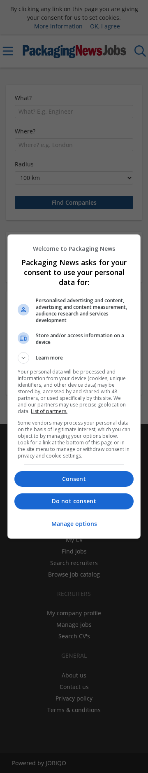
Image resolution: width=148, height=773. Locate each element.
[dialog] (74, 386)
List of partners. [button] (49, 411)
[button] (74, 358)
